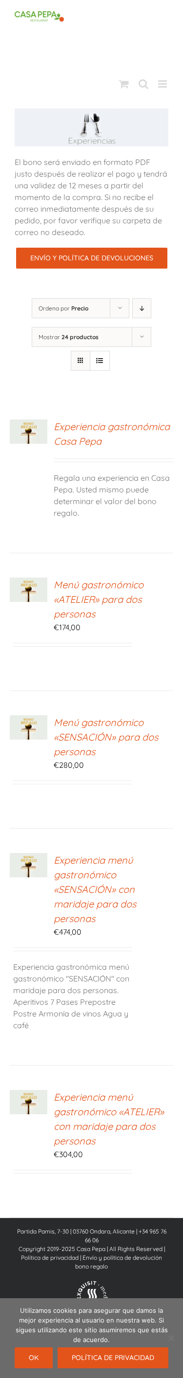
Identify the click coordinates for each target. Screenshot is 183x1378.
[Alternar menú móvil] (163, 84)
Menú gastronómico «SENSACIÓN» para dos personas (106, 737)
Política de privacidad (50, 1257)
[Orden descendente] (141, 308)
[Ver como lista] (99, 360)
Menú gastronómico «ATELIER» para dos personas (98, 599)
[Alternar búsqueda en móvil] (143, 84)
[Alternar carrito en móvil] (124, 84)
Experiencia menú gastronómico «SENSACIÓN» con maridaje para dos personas (95, 889)
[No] (171, 1338)
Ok (34, 1357)
